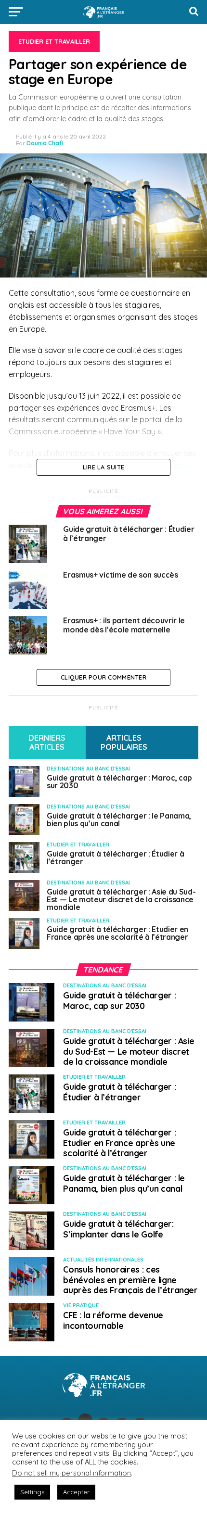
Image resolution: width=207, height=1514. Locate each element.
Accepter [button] (76, 1492)
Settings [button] (32, 1492)
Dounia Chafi (44, 143)
